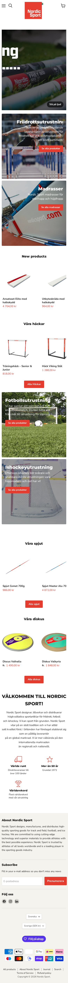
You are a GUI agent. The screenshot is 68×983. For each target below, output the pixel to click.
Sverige (32, 925)
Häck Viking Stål (52, 366)
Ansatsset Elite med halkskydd (15, 300)
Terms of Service (25, 973)
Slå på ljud (55, 104)
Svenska (32, 916)
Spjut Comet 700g (14, 586)
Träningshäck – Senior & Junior (17, 367)
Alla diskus (34, 679)
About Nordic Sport (29, 969)
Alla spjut (34, 604)
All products (9, 969)
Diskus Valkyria (51, 661)
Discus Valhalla (12, 661)
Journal (46, 969)
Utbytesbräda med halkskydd (53, 300)
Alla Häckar (34, 384)
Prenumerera (55, 881)
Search (57, 969)
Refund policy (44, 973)
